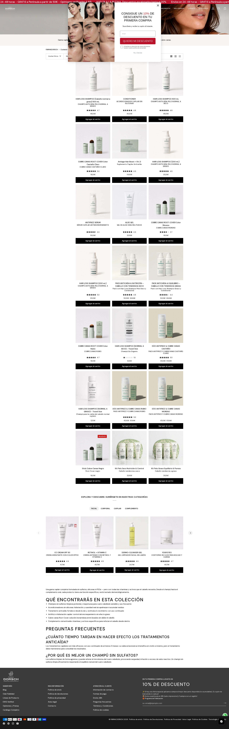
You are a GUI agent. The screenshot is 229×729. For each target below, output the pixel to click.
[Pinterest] (8, 723)
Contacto (52, 706)
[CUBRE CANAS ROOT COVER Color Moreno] (166, 202)
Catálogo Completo (11, 710)
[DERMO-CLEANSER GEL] (131, 532)
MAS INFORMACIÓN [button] (56, 686)
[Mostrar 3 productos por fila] (175, 56)
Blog (4, 690)
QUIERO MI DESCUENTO (138, 41)
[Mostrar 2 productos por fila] (171, 56)
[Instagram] (13, 723)
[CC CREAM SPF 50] (62, 532)
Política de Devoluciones (153, 719)
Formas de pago (100, 694)
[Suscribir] (224, 703)
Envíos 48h (97, 698)
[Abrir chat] (221, 721)
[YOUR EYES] (166, 532)
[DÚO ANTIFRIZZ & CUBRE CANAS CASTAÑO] (166, 325)
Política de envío (55, 690)
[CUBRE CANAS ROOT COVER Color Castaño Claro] (93, 141)
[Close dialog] (158, 5)
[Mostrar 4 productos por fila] (180, 56)
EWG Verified (8, 702)
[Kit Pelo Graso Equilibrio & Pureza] (166, 448)
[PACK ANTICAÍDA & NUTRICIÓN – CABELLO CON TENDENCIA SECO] (129, 263)
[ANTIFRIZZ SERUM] (93, 202)
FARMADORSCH (52, 49)
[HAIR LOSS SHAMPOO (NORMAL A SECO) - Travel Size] (129, 325)
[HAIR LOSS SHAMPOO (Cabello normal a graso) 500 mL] (93, 78)
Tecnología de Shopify (217, 719)
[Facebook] (4, 723)
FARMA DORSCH (117, 719)
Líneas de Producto (11, 698)
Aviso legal (52, 702)
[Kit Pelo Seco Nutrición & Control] (129, 448)
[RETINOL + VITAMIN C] (97, 532)
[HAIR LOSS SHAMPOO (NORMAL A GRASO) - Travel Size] (93, 388)
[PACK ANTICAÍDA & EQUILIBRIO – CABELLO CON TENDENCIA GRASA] (166, 263)
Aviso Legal (186, 719)
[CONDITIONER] (129, 78)
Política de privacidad (57, 698)
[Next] (190, 533)
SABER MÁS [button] (7, 686)
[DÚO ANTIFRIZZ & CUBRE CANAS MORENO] (166, 388)
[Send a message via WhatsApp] (225, 715)
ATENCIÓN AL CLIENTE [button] (102, 686)
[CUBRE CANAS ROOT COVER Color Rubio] (93, 325)
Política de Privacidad (172, 719)
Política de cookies (101, 710)
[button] (164, 8)
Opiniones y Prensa (11, 706)
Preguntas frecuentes (102, 702)
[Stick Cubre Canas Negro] (93, 448)
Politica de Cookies (199, 719)
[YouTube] (17, 723)
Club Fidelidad (8, 694)
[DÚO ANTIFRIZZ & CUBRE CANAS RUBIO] (129, 388)
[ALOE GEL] (129, 202)
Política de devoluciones (58, 694)
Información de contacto (103, 690)
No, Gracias (137, 53)
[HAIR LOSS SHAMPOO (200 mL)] (166, 141)
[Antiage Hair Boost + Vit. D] (129, 141)
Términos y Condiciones (103, 706)
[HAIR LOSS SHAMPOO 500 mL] (166, 78)
